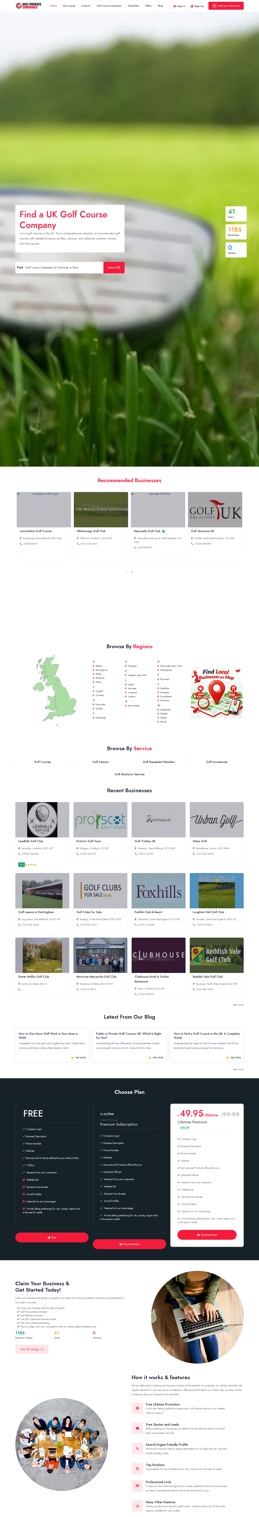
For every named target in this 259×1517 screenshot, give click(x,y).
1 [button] (127, 572)
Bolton (98, 674)
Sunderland (166, 696)
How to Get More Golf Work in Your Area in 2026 (48, 1036)
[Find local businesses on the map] (217, 692)
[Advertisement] (129, 606)
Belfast (98, 666)
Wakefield (165, 709)
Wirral (163, 721)
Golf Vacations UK (202, 531)
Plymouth (164, 679)
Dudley (99, 708)
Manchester (133, 705)
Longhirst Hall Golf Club (208, 912)
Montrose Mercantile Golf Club (96, 977)
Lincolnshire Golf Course (35, 531)
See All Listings (30, 1349)
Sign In (181, 6)
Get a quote (69, 5)
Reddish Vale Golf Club (208, 977)
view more (238, 1004)
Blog (160, 5)
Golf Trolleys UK (145, 841)
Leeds (130, 684)
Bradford (99, 678)
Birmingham (101, 670)
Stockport (164, 692)
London (131, 696)
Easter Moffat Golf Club (33, 977)
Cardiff (99, 691)
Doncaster (100, 704)
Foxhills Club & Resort (148, 912)
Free (53, 1237)
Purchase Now (132, 1244)
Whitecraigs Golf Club (91, 531)
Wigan (163, 717)
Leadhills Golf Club (30, 841)
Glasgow (132, 666)
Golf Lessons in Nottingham (36, 912)
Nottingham (166, 670)
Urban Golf (200, 841)
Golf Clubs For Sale (88, 912)
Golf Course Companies (109, 5)
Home (53, 5)
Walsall (163, 713)
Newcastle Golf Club (147, 531)
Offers (148, 5)
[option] (44, 526)
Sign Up (199, 6)
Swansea (164, 700)
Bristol (98, 682)
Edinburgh (100, 717)
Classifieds (133, 5)
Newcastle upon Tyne (171, 666)
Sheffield (164, 688)
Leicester (132, 688)
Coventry (99, 695)
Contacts (85, 5)
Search (112, 267)
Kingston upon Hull (136, 675)
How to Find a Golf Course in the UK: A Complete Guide (207, 1036)
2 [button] (132, 572)
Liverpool (132, 692)
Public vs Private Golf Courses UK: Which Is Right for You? (128, 1036)
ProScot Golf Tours (88, 841)
